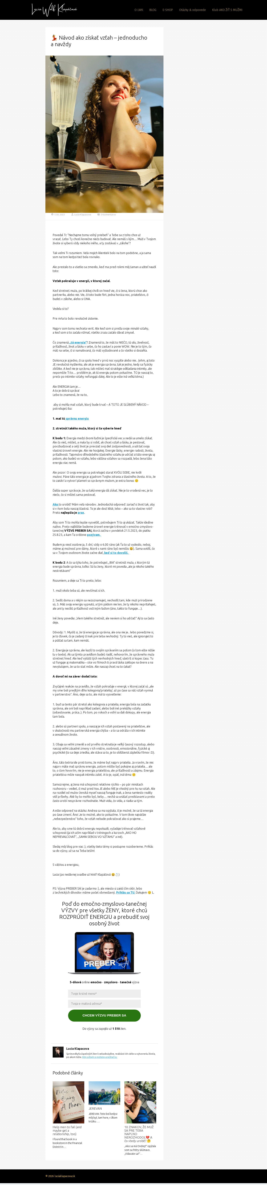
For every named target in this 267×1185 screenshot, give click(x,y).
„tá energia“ (78, 342)
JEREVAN (95, 1108)
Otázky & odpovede (192, 10)
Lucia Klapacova (82, 214)
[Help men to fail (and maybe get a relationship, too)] (68, 1102)
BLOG (152, 10)
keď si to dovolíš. (116, 552)
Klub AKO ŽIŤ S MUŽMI (227, 10)
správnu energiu (77, 418)
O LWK (139, 10)
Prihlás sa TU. (125, 892)
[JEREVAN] (104, 1093)
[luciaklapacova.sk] (53, 10)
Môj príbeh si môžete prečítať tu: (99, 1057)
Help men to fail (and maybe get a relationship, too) (67, 1130)
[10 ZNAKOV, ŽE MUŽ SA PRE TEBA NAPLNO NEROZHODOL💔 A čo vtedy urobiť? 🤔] (140, 1102)
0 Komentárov (108, 214)
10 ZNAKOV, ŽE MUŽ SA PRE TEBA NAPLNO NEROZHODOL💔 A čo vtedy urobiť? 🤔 (139, 1134)
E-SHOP (168, 10)
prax (81, 512)
